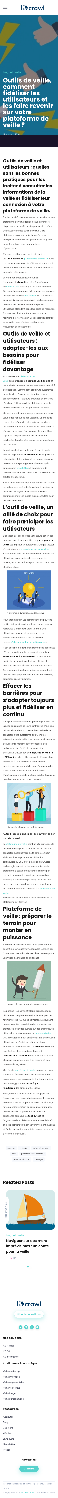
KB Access (8, 1345)
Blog (5, 1422)
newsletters (12, 286)
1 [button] (28, 1267)
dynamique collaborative (35, 549)
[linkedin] (20, 1327)
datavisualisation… (44, 1033)
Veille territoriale (11, 1387)
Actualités (8, 1416)
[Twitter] (26, 1327)
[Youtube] (37, 1327)
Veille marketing (11, 1371)
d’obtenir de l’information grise (28, 642)
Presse (6, 1449)
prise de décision (21, 1159)
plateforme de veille (36, 258)
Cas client (8, 1427)
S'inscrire (29, 1468)
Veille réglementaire (13, 1382)
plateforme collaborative (33, 1153)
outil (14, 1153)
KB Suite (7, 1351)
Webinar (7, 1433)
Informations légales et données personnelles (25, 1483)
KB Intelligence (11, 1356)
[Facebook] (32, 1327)
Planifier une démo (29, 1314)
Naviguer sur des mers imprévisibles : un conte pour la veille (27, 1246)
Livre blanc (8, 1438)
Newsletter (9, 1444)
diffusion (24, 1148)
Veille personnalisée (13, 1398)
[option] (29, 1225)
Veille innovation (11, 1376)
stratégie (39, 1159)
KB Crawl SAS (27, 1492)
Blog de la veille (12, 72)
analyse (11, 1148)
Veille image (9, 1393)
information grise (41, 1148)
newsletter (30, 295)
